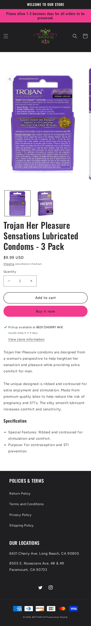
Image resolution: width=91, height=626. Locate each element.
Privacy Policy (20, 515)
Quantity (10, 271)
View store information (26, 339)
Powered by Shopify (57, 617)
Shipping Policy (21, 525)
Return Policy (20, 494)
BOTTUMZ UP (39, 617)
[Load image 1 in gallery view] (17, 203)
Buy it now (45, 311)
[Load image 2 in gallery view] (45, 203)
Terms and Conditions (26, 504)
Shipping (9, 263)
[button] (6, 36)
